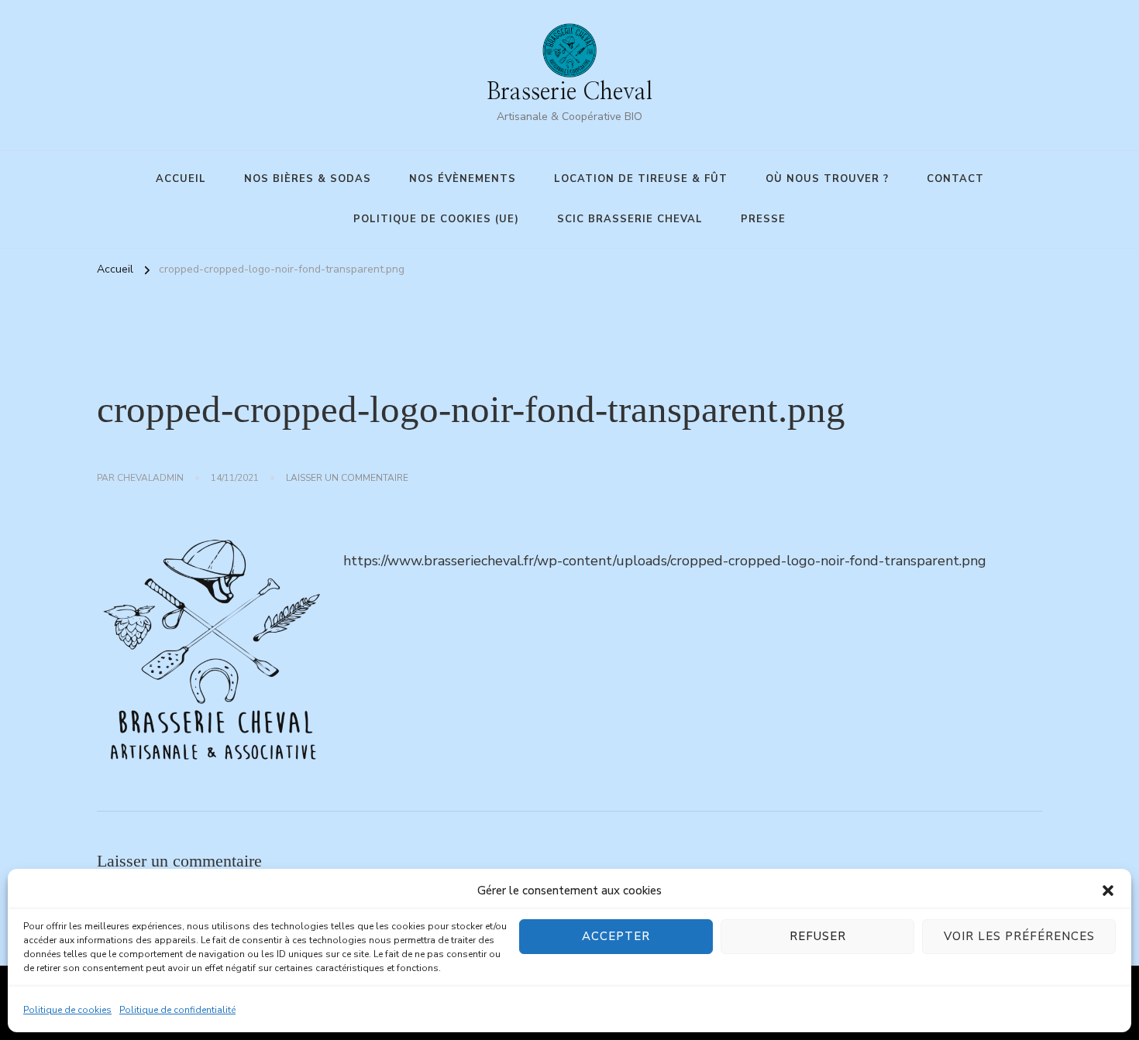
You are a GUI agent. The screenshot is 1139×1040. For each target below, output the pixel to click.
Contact (955, 179)
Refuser (818, 936)
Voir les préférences (1019, 936)
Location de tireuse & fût (641, 179)
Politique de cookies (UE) (436, 219)
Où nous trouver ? (827, 179)
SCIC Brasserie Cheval (630, 219)
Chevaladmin (150, 478)
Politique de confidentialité (177, 1010)
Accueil (181, 179)
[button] (1108, 890)
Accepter (616, 936)
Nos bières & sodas (307, 179)
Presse (763, 219)
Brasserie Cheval (569, 92)
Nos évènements (462, 179)
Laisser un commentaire (347, 479)
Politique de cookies (67, 1010)
